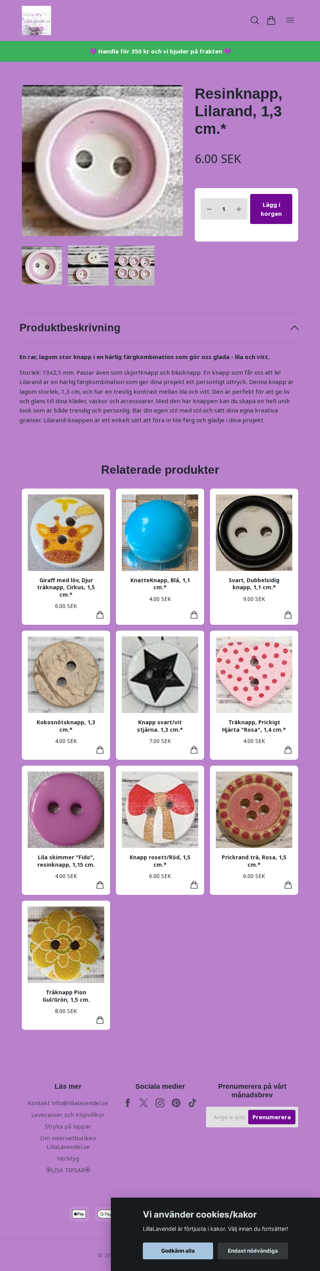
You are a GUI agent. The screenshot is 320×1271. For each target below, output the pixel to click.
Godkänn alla (178, 1251)
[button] (170, 163)
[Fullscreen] (102, 160)
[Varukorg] (271, 20)
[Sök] (255, 20)
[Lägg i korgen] (100, 614)
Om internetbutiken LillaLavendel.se (68, 1142)
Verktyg (68, 1158)
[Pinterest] (176, 1103)
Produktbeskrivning (70, 328)
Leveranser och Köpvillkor (68, 1114)
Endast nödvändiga (253, 1251)
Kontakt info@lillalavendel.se (68, 1103)
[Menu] (290, 20)
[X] (143, 1103)
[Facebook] (127, 1103)
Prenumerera (271, 1117)
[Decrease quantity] (209, 209)
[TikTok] (192, 1103)
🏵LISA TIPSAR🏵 (68, 1170)
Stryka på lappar (68, 1126)
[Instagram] (160, 1103)
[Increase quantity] (239, 209)
